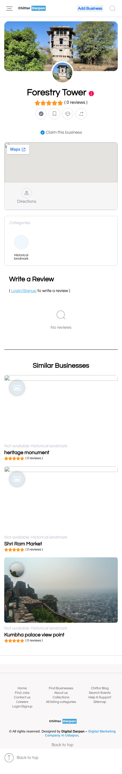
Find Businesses (61, 688)
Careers (22, 702)
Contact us (22, 697)
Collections (61, 697)
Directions (26, 202)
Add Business (90, 9)
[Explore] (9, 8)
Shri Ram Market (23, 544)
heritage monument (26, 452)
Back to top (62, 745)
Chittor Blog (100, 688)
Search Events (100, 693)
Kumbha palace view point (34, 635)
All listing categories (61, 702)
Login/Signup (22, 706)
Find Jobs (22, 693)
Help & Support (99, 697)
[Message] (67, 113)
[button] (41, 113)
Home (22, 688)
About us (61, 693)
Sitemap (99, 702)
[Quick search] (112, 8)
